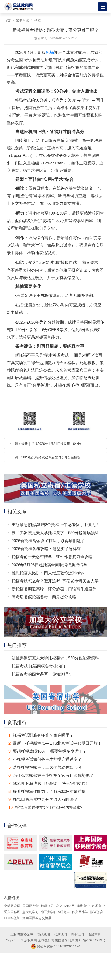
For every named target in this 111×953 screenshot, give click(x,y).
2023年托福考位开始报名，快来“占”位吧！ (48, 783)
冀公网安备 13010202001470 (58, 946)
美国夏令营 (30, 905)
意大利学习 (30, 911)
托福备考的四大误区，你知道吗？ (42, 674)
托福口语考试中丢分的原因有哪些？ (43, 799)
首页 (7, 20)
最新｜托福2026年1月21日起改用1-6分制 (51, 443)
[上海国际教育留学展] (90, 880)
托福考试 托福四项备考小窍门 (38, 666)
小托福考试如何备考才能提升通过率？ (45, 759)
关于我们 (77, 934)
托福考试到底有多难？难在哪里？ (41, 735)
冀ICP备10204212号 (90, 940)
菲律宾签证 (12, 917)
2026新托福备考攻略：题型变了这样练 (46, 548)
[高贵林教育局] (20, 843)
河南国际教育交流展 (36, 917)
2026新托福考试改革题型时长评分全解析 (51, 457)
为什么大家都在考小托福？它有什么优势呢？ (51, 775)
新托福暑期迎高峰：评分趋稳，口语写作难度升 (54, 588)
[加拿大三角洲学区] (20, 862)
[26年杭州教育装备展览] (90, 861)
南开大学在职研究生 (55, 911)
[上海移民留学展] (90, 843)
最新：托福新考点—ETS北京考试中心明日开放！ (55, 743)
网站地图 (43, 934)
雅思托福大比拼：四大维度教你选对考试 (48, 572)
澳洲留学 (83, 905)
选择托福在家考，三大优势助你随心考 (45, 767)
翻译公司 (47, 905)
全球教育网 (12, 905)
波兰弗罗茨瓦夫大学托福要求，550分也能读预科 (55, 532)
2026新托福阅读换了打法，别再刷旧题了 (48, 540)
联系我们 (60, 934)
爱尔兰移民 (12, 911)
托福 (37, 20)
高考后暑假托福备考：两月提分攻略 (44, 596)
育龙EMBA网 (65, 905)
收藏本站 (94, 934)
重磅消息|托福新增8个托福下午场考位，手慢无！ (56, 524)
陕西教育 (96, 911)
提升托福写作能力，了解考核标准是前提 (47, 791)
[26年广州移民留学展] (55, 862)
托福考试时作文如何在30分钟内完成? (45, 807)
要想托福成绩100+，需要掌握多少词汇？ (47, 751)
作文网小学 (80, 911)
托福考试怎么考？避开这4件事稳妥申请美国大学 (55, 580)
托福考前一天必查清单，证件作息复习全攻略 (52, 556)
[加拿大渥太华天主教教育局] (55, 843)
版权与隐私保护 (21, 934)
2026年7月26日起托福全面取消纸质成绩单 (49, 564)
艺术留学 (98, 905)
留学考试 (22, 20)
